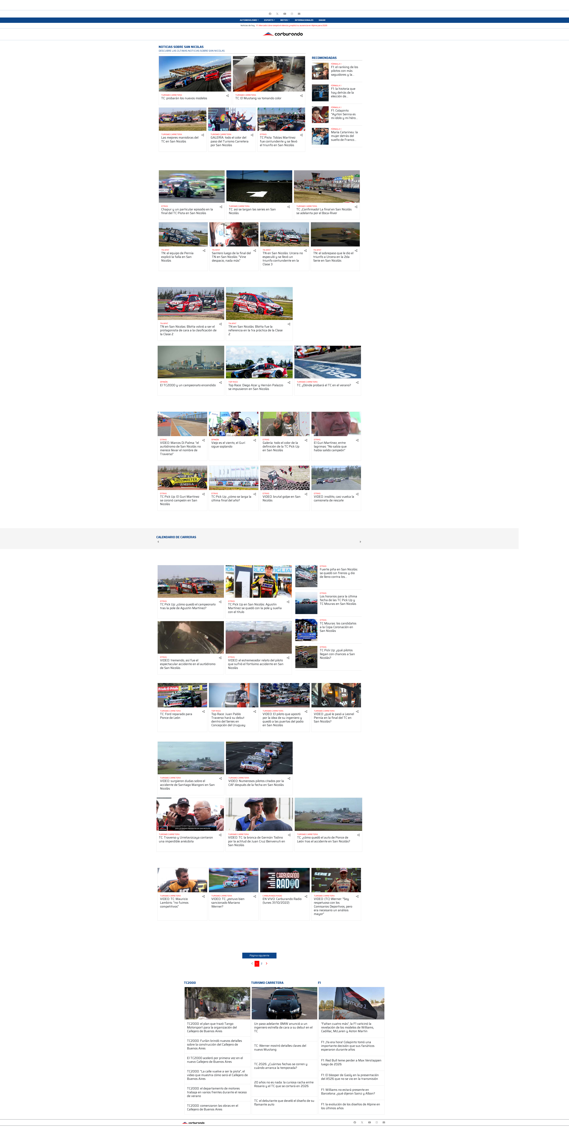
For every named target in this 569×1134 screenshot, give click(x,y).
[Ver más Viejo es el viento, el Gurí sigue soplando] (233, 424)
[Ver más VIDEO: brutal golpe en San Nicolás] (285, 478)
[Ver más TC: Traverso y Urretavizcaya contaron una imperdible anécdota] (190, 814)
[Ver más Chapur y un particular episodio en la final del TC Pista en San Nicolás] (192, 186)
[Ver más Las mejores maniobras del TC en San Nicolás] (182, 119)
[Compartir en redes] (227, 95)
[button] (249, 20)
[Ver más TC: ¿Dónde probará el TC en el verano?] (327, 362)
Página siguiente (259, 955)
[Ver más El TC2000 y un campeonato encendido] (191, 362)
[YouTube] (285, 14)
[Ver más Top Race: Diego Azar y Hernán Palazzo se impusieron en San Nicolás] (259, 362)
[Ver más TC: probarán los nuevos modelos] (195, 74)
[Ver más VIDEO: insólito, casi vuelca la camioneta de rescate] (336, 478)
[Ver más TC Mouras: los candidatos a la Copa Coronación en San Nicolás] (306, 630)
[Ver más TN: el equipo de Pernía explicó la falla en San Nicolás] (183, 234)
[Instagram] (292, 14)
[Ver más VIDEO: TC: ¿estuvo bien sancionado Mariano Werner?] (233, 880)
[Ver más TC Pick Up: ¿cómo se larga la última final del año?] (233, 478)
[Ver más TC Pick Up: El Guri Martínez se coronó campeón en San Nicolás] (182, 478)
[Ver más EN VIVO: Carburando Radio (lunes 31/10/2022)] (285, 880)
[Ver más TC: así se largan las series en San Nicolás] (259, 186)
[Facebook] (270, 14)
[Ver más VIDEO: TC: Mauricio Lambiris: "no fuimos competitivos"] (182, 880)
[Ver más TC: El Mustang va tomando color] (269, 74)
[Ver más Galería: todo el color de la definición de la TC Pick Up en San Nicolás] (285, 424)
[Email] (299, 14)
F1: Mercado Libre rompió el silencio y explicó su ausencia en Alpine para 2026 (291, 25)
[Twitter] (277, 14)
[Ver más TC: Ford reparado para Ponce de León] (182, 695)
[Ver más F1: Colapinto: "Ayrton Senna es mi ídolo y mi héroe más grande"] (320, 114)
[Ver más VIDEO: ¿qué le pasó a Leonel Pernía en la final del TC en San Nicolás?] (336, 695)
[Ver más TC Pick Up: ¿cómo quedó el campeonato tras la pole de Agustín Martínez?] (191, 581)
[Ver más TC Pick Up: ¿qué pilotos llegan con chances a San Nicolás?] (306, 657)
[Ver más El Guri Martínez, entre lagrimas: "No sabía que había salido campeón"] (336, 424)
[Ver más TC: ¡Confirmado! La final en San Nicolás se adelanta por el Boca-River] (327, 186)
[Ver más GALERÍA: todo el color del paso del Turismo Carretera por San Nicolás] (232, 119)
